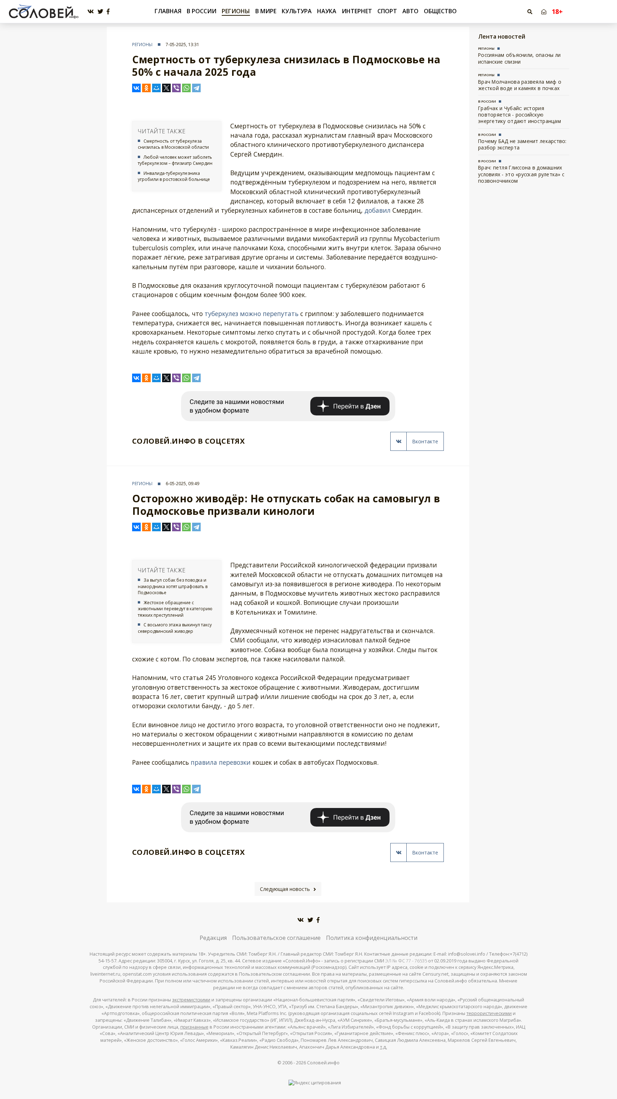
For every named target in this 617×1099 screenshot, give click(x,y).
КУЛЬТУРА (297, 11)
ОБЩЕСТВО (440, 11)
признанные (194, 1027)
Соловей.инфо (323, 1063)
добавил (378, 210)
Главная (168, 11)
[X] (166, 88)
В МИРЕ (265, 11)
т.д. (383, 1047)
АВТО (410, 11)
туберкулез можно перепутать (252, 313)
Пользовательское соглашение (276, 938)
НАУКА (326, 11)
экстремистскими (191, 1000)
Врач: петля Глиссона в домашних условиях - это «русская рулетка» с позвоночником (521, 174)
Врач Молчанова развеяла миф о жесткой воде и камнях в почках (519, 85)
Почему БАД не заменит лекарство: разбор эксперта (522, 144)
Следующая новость (285, 889)
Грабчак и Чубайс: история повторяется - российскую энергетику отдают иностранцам (519, 115)
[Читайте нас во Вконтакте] (90, 11)
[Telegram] (196, 88)
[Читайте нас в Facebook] (108, 11)
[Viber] (176, 88)
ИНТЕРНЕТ (357, 11)
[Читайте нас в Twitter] (100, 11)
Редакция (213, 938)
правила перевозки (221, 762)
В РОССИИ (201, 11)
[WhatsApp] (186, 88)
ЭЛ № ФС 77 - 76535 (406, 961)
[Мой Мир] (156, 88)
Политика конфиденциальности (371, 938)
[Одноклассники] (146, 88)
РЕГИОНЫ (236, 11)
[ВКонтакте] (136, 88)
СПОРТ (387, 11)
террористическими (489, 1013)
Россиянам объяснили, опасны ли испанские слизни (519, 58)
